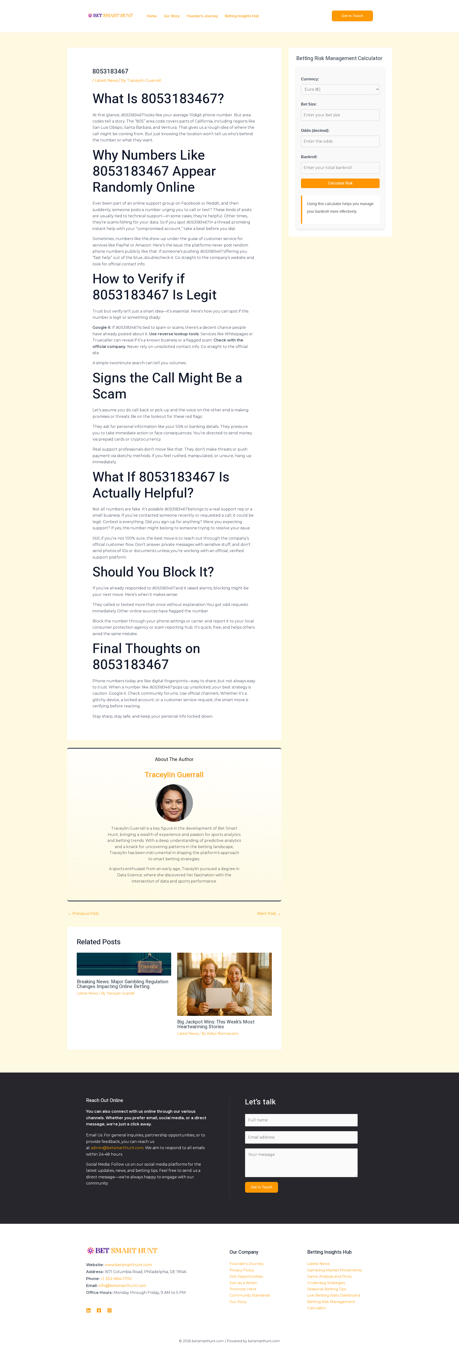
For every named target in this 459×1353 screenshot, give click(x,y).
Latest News (106, 80)
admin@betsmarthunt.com (117, 1148)
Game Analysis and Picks (329, 1276)
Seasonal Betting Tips (326, 1289)
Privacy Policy (242, 1270)
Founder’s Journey (246, 1263)
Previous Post (83, 913)
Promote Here (243, 1289)
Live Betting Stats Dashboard (333, 1295)
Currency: (310, 79)
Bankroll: (309, 157)
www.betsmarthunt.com (128, 1265)
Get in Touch (261, 1187)
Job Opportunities (246, 1276)
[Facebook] (99, 1310)
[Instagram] (109, 1310)
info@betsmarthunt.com (122, 1285)
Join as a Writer (243, 1282)
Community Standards (250, 1295)
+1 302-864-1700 (116, 1278)
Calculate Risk (340, 183)
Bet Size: (309, 104)
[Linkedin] (88, 1310)
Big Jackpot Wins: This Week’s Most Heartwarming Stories (216, 1024)
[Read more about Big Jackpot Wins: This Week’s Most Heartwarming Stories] (224, 984)
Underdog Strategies (326, 1282)
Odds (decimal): (315, 131)
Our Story (238, 1301)
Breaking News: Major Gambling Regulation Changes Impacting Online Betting (122, 984)
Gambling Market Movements (334, 1270)
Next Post (269, 913)
